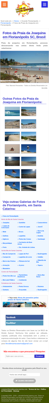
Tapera (40, 265)
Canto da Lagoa (24, 227)
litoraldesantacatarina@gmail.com (19, 344)
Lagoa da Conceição (5, 227)
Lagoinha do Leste (25, 257)
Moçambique (7, 243)
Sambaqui (41, 239)
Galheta (5, 236)
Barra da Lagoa (40, 231)
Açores (21, 265)
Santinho (21, 223)
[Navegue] (4, 4)
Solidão (40, 257)
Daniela (40, 236)
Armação (5, 265)
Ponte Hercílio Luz (9, 276)
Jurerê (39, 227)
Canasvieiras (42, 223)
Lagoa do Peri (23, 254)
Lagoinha (21, 236)
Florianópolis (6, 23)
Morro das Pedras (9, 261)
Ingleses (5, 239)
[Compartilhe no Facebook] (24, 317)
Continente (22, 280)
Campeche (6, 257)
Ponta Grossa (23, 286)
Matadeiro (6, 268)
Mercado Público (8, 280)
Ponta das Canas (24, 239)
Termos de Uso (34, 389)
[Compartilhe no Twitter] (24, 322)
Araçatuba (22, 290)
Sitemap (16, 391)
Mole (4, 232)
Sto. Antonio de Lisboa (26, 247)
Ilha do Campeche (9, 254)
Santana (5, 290)
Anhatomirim (7, 286)
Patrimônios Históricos (22, 276)
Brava (20, 232)
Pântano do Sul (24, 261)
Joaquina (5, 223)
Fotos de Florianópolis (10, 216)
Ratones (40, 286)
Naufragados (42, 254)
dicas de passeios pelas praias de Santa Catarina (23, 299)
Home (16, 21)
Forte (4, 247)
